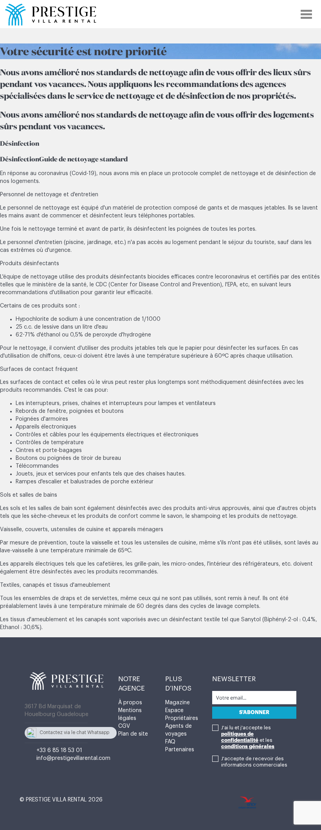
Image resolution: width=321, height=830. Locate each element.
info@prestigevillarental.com (73, 758)
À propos (130, 702)
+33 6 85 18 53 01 (59, 750)
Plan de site (133, 734)
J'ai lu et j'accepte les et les (247, 737)
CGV (124, 726)
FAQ (170, 742)
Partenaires (179, 749)
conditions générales (247, 746)
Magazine (177, 702)
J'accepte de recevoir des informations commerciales (254, 761)
